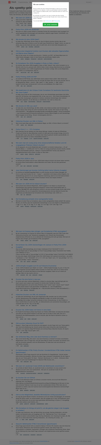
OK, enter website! (50, 24)
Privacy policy (57, 20)
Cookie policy (48, 20)
